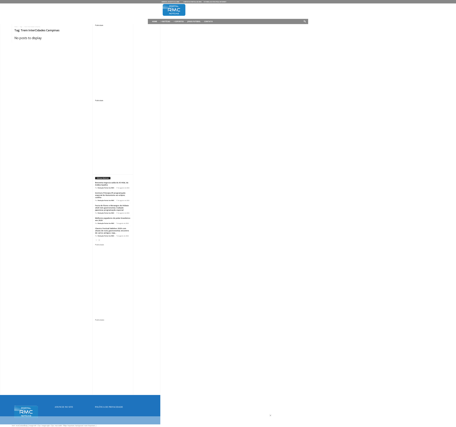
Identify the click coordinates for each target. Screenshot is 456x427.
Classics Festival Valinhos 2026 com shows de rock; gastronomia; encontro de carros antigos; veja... (112, 230)
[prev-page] (96, 240)
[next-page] (99, 240)
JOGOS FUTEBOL (194, 21)
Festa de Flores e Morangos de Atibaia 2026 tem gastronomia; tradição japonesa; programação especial (112, 207)
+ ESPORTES (179, 21)
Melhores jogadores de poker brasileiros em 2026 (112, 219)
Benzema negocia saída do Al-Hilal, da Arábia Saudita (111, 183)
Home (16, 27)
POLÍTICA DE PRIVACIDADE (109, 407)
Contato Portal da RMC (192, 2)
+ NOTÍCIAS (165, 21)
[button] (304, 21)
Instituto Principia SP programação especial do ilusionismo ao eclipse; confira (110, 195)
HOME (154, 21)
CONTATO (208, 21)
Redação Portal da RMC (106, 188)
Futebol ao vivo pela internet (215, 2)
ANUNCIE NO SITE (64, 407)
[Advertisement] (235, 11)
